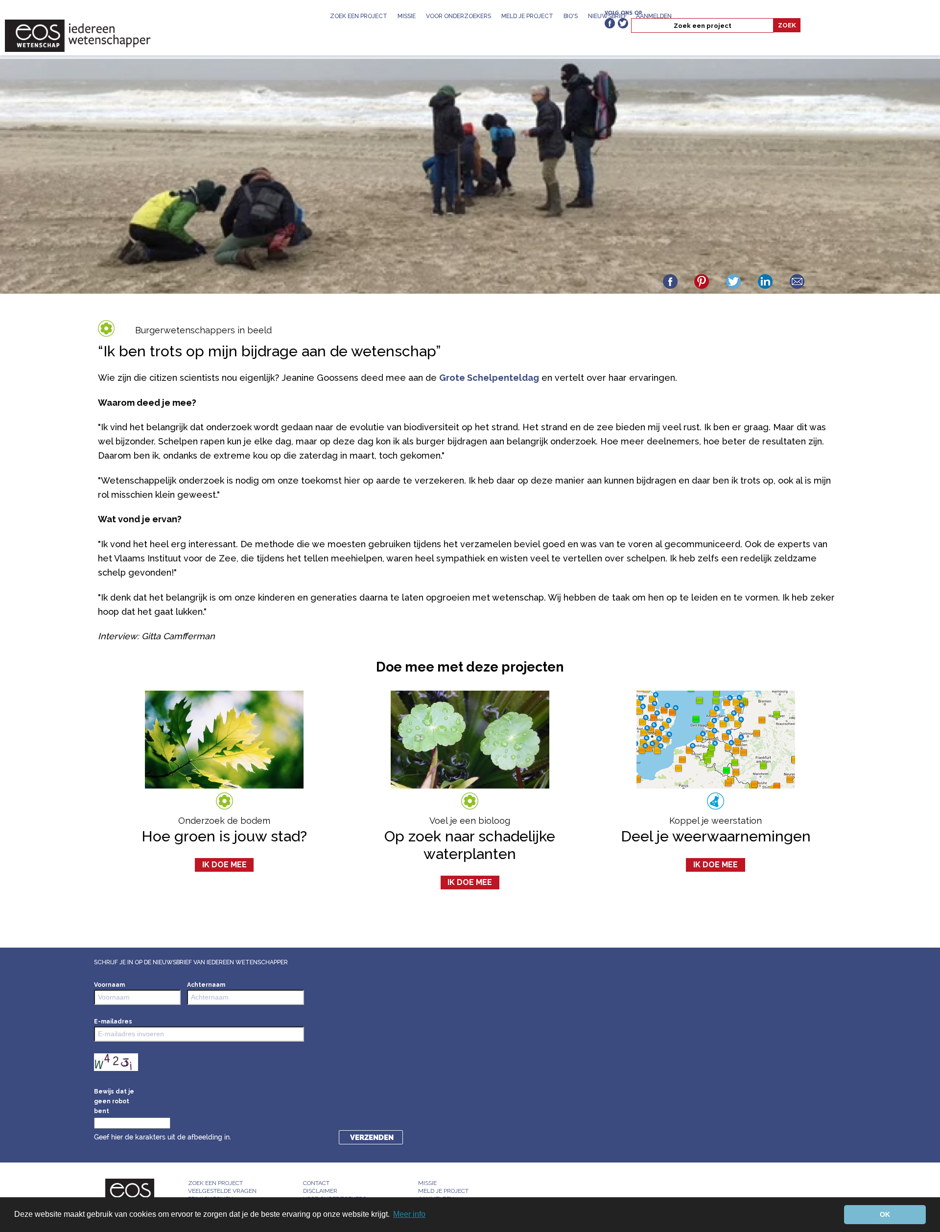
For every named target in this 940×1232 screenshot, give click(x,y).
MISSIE (407, 16)
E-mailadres (113, 1021)
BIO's (571, 16)
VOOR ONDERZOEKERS (458, 16)
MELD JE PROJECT (527, 16)
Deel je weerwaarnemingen (716, 836)
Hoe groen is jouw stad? (224, 836)
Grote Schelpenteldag (489, 377)
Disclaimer (320, 1190)
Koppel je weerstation (715, 820)
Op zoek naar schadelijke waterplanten (469, 845)
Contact (316, 1183)
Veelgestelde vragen (222, 1190)
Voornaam (109, 984)
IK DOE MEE (224, 864)
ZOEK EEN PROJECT (358, 16)
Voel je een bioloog (469, 820)
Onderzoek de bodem (224, 820)
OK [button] (885, 1214)
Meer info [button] (409, 1214)
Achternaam (206, 984)
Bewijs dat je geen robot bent (114, 1101)
